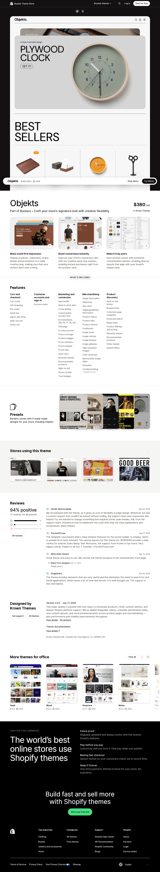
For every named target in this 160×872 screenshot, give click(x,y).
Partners (127, 841)
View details (52, 620)
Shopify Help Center (104, 836)
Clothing (42, 836)
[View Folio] (89, 411)
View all (132, 657)
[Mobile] (83, 11)
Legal (125, 846)
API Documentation (104, 841)
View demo (133, 181)
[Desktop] (77, 11)
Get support (18, 616)
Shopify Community (104, 846)
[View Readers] (104, 411)
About (126, 836)
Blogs (97, 851)
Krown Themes (143, 210)
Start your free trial (80, 812)
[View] (25, 470)
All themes (34, 616)
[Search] (120, 3)
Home (41, 851)
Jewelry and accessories (50, 846)
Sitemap (77, 864)
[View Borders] (120, 411)
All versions (65, 620)
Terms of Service (18, 864)
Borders (25, 211)
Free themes (73, 841)
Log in (127, 3)
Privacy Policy (35, 864)
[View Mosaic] (73, 411)
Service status (130, 851)
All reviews (17, 535)
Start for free (141, 3)
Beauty (41, 841)
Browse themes (101, 3)
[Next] (148, 451)
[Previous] (142, 451)
